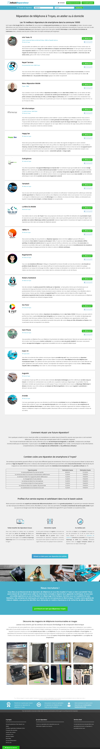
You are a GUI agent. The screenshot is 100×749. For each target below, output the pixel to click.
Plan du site (8, 742)
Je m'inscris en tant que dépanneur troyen (50, 609)
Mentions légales (10, 736)
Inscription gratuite (88, 3)
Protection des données (11, 730)
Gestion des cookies (11, 732)
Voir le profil (89, 42)
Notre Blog (8, 738)
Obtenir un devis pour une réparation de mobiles (50, 556)
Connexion (62, 2)
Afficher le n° (87, 38)
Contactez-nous (9, 734)
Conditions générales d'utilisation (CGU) (15, 728)
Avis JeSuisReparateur (11, 740)
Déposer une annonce (74, 3)
